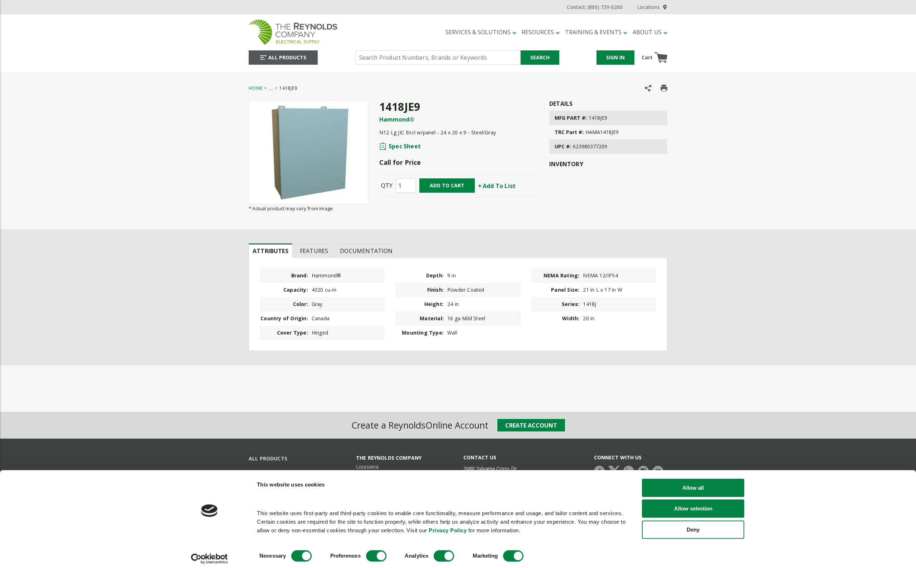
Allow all (693, 488)
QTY (387, 185)
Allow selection (693, 509)
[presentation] (270, 250)
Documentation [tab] (366, 251)
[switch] (376, 556)
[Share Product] (648, 88)
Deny (693, 530)
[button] (480, 32)
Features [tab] (314, 251)
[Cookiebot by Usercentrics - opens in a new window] (209, 558)
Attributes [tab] (270, 251)
